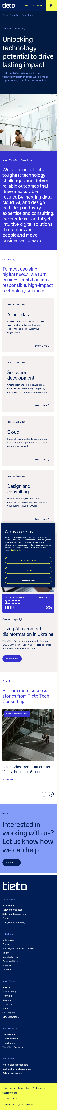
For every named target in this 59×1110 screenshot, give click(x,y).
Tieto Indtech (9, 1043)
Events (6, 1008)
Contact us (38, 5)
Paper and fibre (10, 961)
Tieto (5, 15)
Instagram (18, 1104)
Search (28, 5)
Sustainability (9, 991)
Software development (14, 914)
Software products (12, 909)
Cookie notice (39, 1088)
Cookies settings (28, 580)
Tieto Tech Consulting (13, 1047)
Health (5, 952)
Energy (6, 944)
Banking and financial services (18, 948)
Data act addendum (12, 1073)
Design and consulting (13, 922)
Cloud (5, 918)
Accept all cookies (28, 560)
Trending (7, 995)
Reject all (28, 570)
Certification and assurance (16, 1069)
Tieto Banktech (10, 1034)
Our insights (8, 1012)
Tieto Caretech (10, 1038)
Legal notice (24, 1088)
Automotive (8, 940)
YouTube (29, 1104)
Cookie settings (9, 1092)
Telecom (6, 969)
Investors (7, 1004)
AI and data (8, 905)
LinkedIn (6, 1104)
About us (6, 987)
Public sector (9, 965)
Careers (6, 1000)
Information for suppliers (15, 1064)
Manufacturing (10, 957)
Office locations (10, 1017)
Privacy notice (8, 1088)
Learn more (12, 658)
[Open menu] (51, 5)
